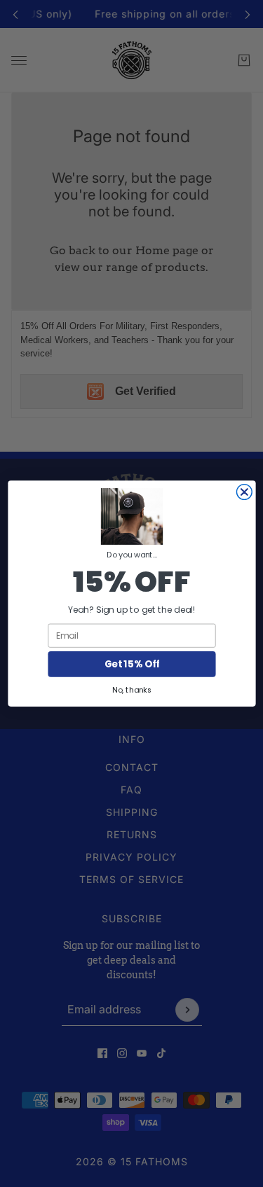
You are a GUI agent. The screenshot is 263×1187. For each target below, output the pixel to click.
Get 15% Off (131, 664)
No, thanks (131, 689)
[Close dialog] (244, 492)
